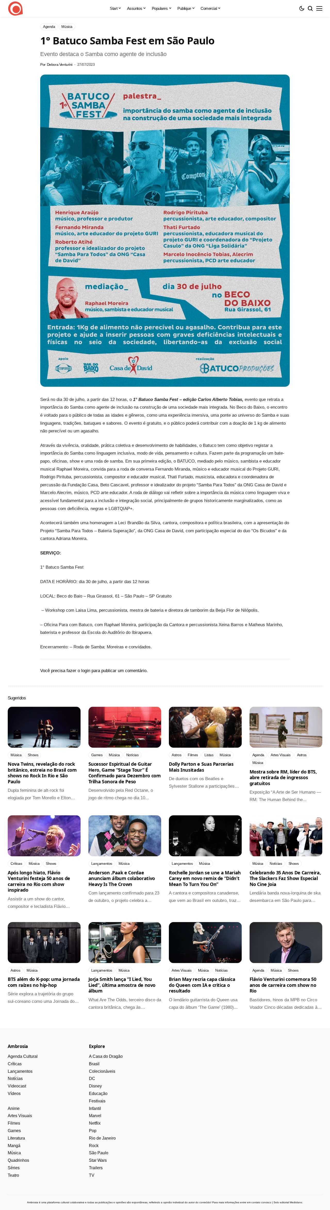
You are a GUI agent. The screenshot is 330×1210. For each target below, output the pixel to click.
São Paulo (98, 1153)
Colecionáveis (102, 1071)
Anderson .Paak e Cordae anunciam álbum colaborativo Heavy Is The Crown (121, 878)
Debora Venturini (59, 64)
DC (92, 1078)
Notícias (15, 1078)
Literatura (16, 1138)
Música (14, 1153)
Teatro (13, 1175)
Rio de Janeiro (102, 1138)
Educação (98, 1093)
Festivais (97, 1101)
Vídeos (14, 1093)
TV (91, 1175)
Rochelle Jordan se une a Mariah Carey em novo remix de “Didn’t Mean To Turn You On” (205, 878)
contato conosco (261, 1202)
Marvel (95, 1116)
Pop (92, 1130)
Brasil (94, 1064)
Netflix (95, 1123)
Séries (14, 1168)
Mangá (14, 1145)
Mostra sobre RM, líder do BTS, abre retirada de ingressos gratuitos (283, 777)
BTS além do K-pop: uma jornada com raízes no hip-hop (44, 982)
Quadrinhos (18, 1160)
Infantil (95, 1108)
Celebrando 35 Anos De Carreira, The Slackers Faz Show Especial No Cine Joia (285, 878)
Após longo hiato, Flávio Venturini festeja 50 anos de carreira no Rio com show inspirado (39, 881)
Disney (95, 1086)
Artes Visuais (20, 1116)
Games (14, 1130)
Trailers (96, 1168)
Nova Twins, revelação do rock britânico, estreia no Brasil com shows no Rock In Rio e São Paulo (42, 773)
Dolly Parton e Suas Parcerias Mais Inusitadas (201, 767)
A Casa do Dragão (106, 1056)
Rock (93, 1145)
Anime (14, 1108)
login (85, 670)
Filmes (14, 1123)
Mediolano (296, 1202)
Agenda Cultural (23, 1056)
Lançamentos (20, 1071)
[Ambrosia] (15, 8)
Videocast (17, 1086)
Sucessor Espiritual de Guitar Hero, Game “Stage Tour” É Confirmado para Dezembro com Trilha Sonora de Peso (124, 773)
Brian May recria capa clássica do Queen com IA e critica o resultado (202, 985)
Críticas (15, 1064)
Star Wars (98, 1160)
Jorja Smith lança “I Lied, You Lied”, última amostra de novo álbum (122, 985)
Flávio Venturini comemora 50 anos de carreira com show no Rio (283, 985)
